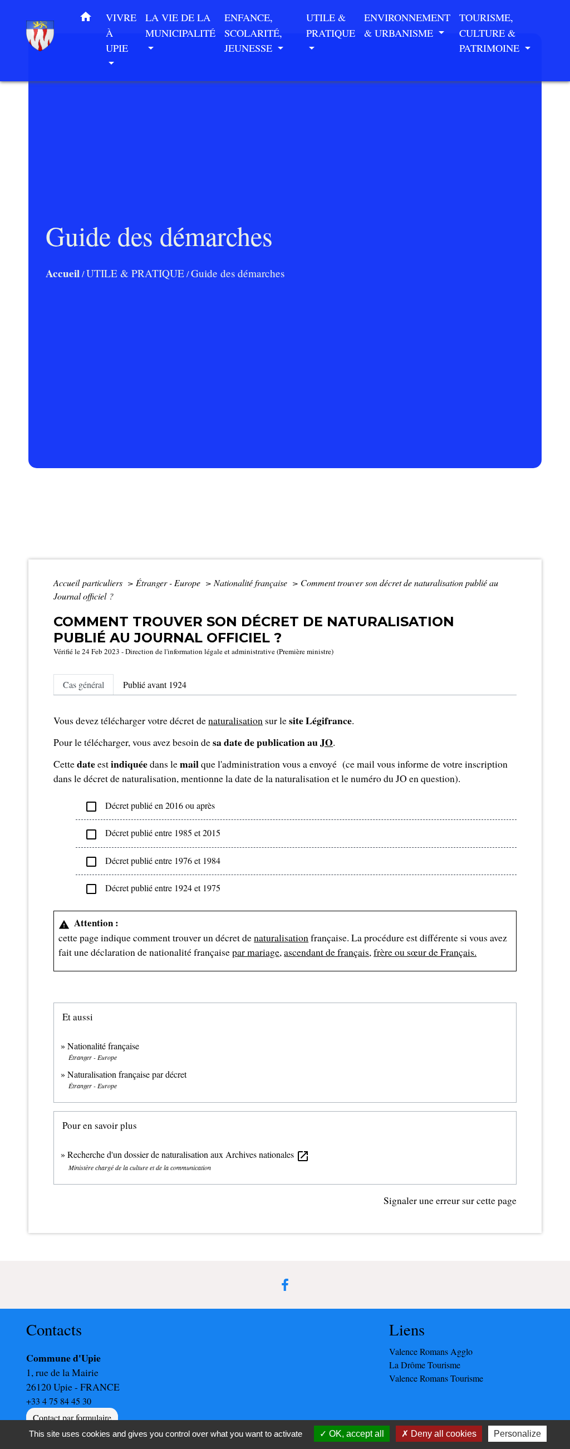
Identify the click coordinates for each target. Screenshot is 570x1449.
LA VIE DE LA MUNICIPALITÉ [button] (180, 25)
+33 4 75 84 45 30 (58, 1401)
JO (326, 742)
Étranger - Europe (169, 582)
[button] (85, 19)
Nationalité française (251, 582)
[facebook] (285, 1284)
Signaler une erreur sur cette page (450, 1200)
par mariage (255, 952)
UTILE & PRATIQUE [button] (330, 25)
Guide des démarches (237, 273)
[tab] (83, 684)
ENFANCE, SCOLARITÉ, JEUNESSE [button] (253, 33)
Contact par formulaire (72, 1417)
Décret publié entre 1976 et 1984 (152, 861)
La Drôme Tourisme (424, 1365)
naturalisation (235, 720)
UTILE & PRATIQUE (135, 273)
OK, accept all (355, 1433)
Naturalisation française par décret (126, 1074)
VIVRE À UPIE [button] (121, 33)
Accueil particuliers (89, 582)
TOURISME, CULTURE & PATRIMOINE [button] (490, 33)
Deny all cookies (442, 1433)
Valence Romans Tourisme (436, 1378)
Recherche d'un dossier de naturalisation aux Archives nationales (188, 1154)
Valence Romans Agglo (431, 1351)
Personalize (517, 1433)
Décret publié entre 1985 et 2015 (152, 834)
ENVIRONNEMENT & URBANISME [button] (407, 25)
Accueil (63, 273)
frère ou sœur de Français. (425, 952)
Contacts (54, 1329)
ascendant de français (326, 952)
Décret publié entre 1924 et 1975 (152, 889)
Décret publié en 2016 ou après (150, 806)
